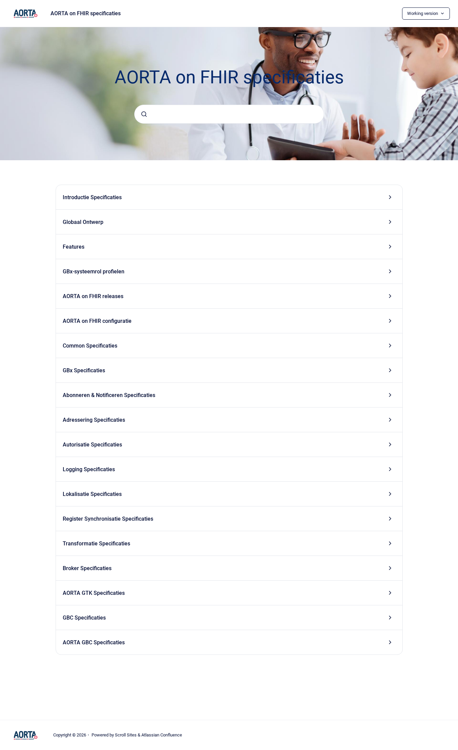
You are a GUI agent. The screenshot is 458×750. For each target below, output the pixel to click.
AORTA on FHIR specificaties (86, 13)
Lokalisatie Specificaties (92, 494)
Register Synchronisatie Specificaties (108, 519)
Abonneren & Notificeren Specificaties (109, 395)
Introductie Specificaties (92, 197)
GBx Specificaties (84, 370)
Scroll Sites (126, 734)
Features (73, 247)
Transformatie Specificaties (96, 543)
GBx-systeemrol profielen (93, 271)
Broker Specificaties (87, 568)
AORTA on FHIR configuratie (97, 321)
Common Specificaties (90, 345)
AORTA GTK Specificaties (94, 593)
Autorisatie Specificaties (92, 444)
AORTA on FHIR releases (93, 296)
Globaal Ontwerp (83, 222)
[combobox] (229, 114)
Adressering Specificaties (94, 420)
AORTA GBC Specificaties (94, 642)
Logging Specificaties (89, 469)
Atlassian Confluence (161, 734)
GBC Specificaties (84, 617)
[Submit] (144, 114)
